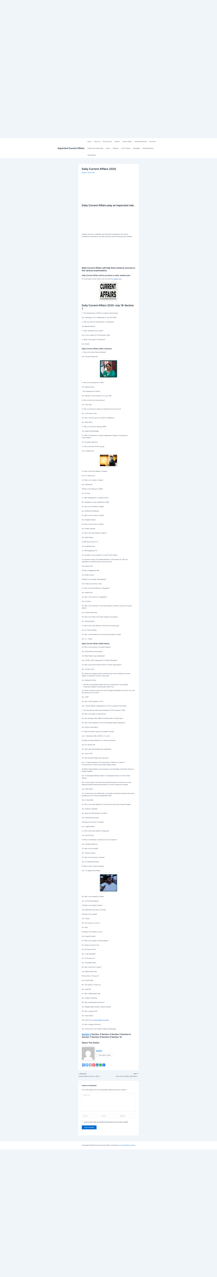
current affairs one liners (101, 1020)
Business (115, 148)
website (116, 279)
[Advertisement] (51, 12)
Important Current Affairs (71, 148)
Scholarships (91, 155)
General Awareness (141, 141)
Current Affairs (127, 141)
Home (89, 141)
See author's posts (105, 1055)
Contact (117, 141)
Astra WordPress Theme (127, 1145)
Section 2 (86, 1034)
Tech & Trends (125, 148)
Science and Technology (95, 148)
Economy (153, 141)
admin (99, 1050)
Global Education (148, 148)
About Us (97, 141)
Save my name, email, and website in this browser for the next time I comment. (106, 1122)
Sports (108, 148)
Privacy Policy (107, 141)
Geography (136, 148)
